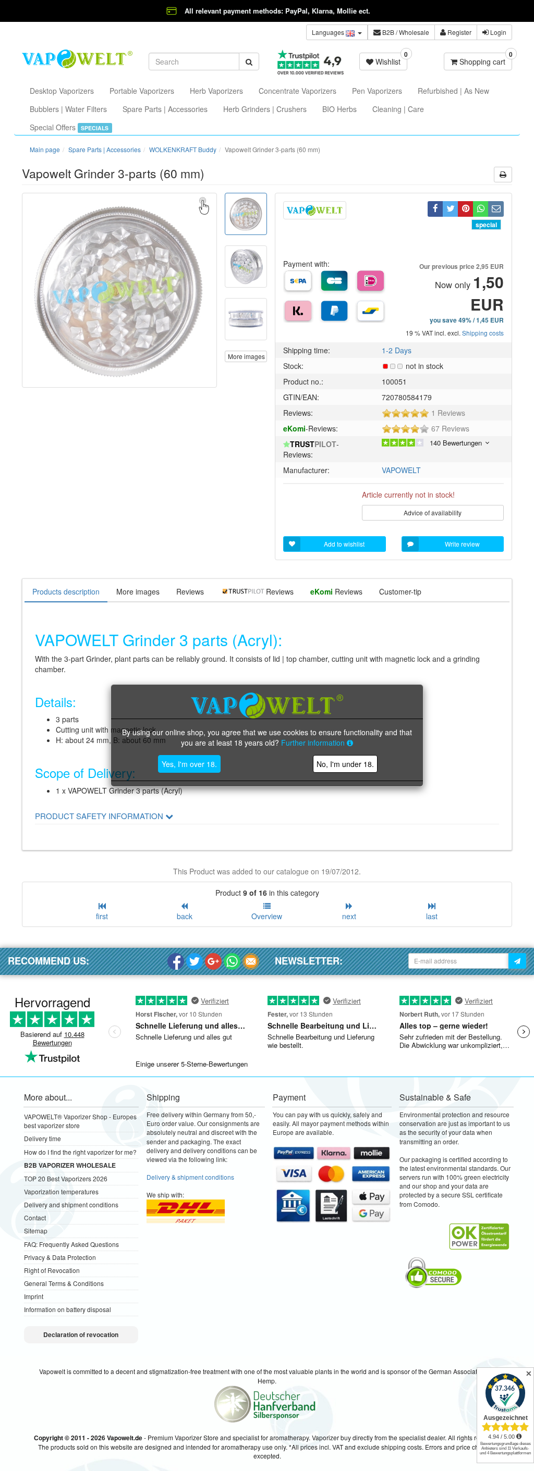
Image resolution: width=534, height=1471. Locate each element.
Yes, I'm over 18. (189, 764)
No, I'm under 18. (345, 764)
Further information (314, 742)
